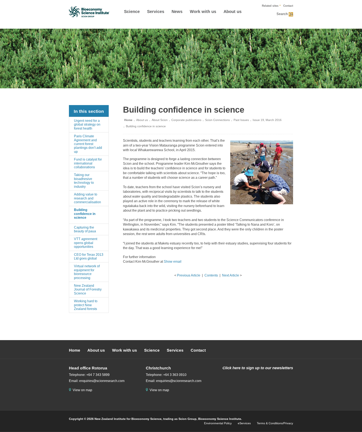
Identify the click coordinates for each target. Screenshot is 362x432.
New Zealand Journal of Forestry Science (88, 289)
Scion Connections (217, 120)
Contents (211, 275)
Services (155, 11)
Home (128, 120)
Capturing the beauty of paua (85, 229)
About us (233, 11)
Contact (288, 5)
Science (132, 11)
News (177, 11)
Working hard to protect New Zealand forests (85, 305)
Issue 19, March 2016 (267, 120)
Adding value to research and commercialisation (87, 198)
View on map (82, 390)
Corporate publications (186, 120)
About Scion (160, 120)
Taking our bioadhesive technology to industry (84, 180)
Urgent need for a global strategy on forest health (87, 124)
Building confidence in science (85, 213)
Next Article (230, 275)
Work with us (203, 11)
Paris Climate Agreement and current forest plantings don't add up (88, 143)
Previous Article (188, 275)
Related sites (270, 5)
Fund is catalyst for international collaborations (88, 163)
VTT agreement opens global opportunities (85, 242)
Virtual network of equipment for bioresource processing (87, 271)
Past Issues (241, 120)
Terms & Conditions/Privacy (275, 423)
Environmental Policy (218, 423)
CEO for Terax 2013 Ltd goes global (88, 256)
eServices (244, 423)
